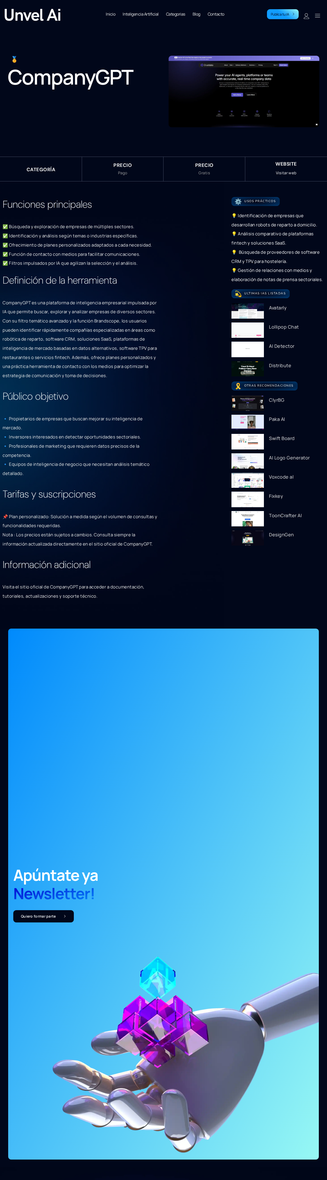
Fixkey (276, 496)
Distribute (280, 365)
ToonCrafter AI (285, 515)
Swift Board (282, 438)
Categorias (175, 14)
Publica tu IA (280, 14)
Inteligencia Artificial (141, 14)
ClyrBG (276, 400)
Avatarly (278, 308)
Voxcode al (281, 477)
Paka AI (277, 419)
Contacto (216, 14)
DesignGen (281, 534)
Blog (196, 14)
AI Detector (282, 346)
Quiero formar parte (38, 916)
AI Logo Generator (289, 458)
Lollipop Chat (284, 327)
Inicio (110, 14)
